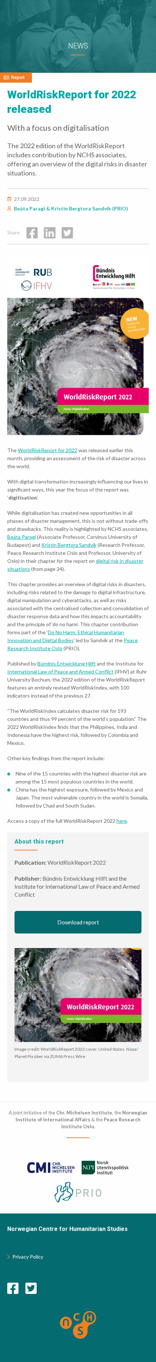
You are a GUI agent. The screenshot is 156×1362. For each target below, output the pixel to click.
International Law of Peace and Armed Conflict (60, 671)
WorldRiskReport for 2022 (47, 450)
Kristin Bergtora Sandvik (69, 545)
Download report (78, 922)
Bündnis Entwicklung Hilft (66, 663)
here (121, 821)
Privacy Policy (27, 1257)
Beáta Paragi (21, 537)
